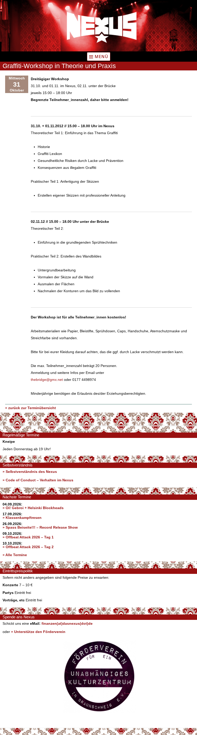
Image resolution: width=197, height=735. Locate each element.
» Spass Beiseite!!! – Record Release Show (40, 527)
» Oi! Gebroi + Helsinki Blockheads (33, 508)
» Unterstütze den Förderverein (38, 632)
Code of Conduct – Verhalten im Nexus (39, 480)
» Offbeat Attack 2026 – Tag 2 (28, 547)
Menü (101, 56)
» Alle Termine (15, 555)
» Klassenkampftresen (22, 518)
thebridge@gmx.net (47, 380)
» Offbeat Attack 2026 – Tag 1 (28, 537)
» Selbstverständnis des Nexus (30, 472)
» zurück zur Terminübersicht (30, 408)
